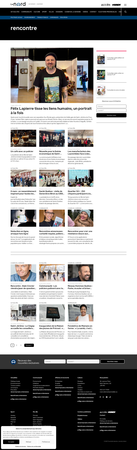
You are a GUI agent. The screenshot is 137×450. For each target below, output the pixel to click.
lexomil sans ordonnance (19, 395)
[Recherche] (123, 11)
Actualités (14, 128)
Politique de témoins (20, 446)
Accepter (11, 442)
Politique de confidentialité (34, 446)
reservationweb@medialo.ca (108, 392)
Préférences (46, 442)
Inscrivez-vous (111, 115)
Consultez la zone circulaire (116, 90)
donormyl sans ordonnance (20, 392)
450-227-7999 (104, 390)
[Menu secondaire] (125, 5)
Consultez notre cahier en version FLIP (115, 74)
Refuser (28, 442)
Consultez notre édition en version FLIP (115, 58)
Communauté (43, 208)
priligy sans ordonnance (18, 399)
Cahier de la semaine (17, 208)
